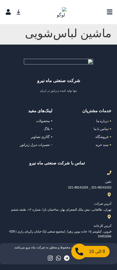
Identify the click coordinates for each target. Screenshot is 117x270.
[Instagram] (50, 258)
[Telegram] (66, 258)
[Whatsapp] (58, 258)
